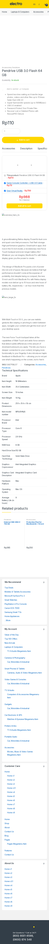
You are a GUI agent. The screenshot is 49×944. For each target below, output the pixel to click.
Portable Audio (11, 737)
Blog (6, 836)
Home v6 (11, 800)
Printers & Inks (10, 726)
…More (7, 620)
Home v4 (11, 792)
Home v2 (11, 780)
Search (34, 4)
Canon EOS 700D (12, 608)
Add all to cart (24, 206)
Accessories (38, 12)
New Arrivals (10, 643)
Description (26, 148)
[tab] (8, 149)
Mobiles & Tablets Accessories (18, 592)
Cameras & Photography (15, 658)
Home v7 (11, 804)
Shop (7, 823)
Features (8, 850)
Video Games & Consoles (15, 679)
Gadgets (8, 704)
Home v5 (11, 796)
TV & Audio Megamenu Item (19, 651)
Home (4, 12)
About (7, 827)
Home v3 (11, 784)
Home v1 (10, 776)
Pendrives (16, 67)
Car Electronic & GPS (13, 715)
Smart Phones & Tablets (15, 669)
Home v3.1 (11, 788)
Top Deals (9, 588)
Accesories (9, 747)
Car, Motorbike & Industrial (18, 662)
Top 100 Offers (11, 639)
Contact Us (9, 831)
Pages (7, 840)
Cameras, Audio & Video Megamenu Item (24, 673)
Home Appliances (12, 616)
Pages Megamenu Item (17, 844)
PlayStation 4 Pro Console (16, 604)
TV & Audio (9, 690)
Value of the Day (12, 635)
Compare (25, 89)
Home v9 (11, 812)
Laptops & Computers (20, 12)
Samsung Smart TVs (13, 612)
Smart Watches (11, 600)
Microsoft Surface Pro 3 (15, 596)
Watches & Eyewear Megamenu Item (22, 719)
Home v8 (11, 808)
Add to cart (24, 140)
